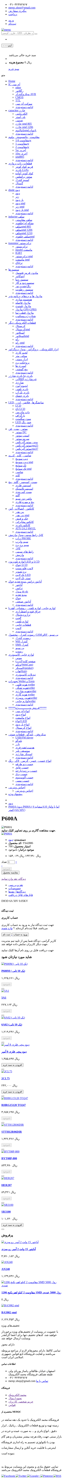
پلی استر (20, 117)
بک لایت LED (23, 574)
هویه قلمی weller (25, 684)
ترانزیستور (21, 246)
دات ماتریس (22, 412)
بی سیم (19, 648)
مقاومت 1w (22, 143)
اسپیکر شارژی (23, 754)
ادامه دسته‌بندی (24, 107)
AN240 (5, 1269)
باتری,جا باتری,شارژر (20, 375)
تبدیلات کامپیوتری (25, 674)
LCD (18, 405)
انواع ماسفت (22, 717)
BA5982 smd (9, 1312)
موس (18, 658)
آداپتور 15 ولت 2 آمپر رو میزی (18, 1249)
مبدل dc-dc (21, 591)
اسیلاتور (19, 332)
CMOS (19, 97)
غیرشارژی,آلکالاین (26, 379)
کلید (17, 475)
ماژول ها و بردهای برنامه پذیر (25, 296)
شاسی (19, 472)
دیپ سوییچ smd (24, 462)
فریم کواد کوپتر (24, 166)
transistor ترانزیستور (19, 243)
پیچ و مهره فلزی (24, 502)
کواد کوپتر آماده (24, 173)
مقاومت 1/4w (23, 140)
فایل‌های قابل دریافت (20, 894)
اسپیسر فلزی (23, 485)
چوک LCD (21, 564)
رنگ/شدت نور (23, 286)
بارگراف (20, 415)
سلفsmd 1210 (23, 233)
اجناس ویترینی (16, 787)
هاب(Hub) (21, 671)
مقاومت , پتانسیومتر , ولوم (24, 137)
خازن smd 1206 (24, 127)
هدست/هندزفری (24, 747)
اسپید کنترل (22, 180)
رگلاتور (19, 90)
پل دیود (19, 199)
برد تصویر (20, 571)
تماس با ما (42, 1380)
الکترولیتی (21, 113)
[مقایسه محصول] (2, 988)
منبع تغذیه (21, 594)
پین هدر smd (22, 515)
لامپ (18, 628)
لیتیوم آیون (21, 385)
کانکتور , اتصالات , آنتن (21, 508)
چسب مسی (22, 780)
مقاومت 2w (22, 147)
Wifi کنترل (21, 641)
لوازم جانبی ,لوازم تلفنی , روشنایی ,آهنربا (31, 608)
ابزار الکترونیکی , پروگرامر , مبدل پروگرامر (33, 349)
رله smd (19, 342)
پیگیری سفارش (17, 10)
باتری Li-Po (22, 170)
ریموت (19, 651)
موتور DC (21, 432)
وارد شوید (7, 928)
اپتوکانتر (19, 276)
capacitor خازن (16, 110)
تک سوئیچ (20, 465)
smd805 (19, 156)
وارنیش (19, 555)
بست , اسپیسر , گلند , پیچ (22, 482)
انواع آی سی (22, 711)
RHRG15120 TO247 (13, 1105)
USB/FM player (24, 737)
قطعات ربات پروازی (20, 163)
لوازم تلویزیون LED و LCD (24, 561)
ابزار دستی (21, 359)
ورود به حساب (20, 934)
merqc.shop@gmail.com (21, 7)
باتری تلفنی (21, 389)
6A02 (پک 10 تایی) (11, 1024)
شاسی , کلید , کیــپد (19, 455)
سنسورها (13, 269)
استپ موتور (22, 435)
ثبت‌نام (12, 23)
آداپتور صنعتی (23, 601)
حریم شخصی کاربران (20, 1401)
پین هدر (19, 511)
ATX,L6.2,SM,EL (25, 528)
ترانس (19, 588)
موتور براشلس (23, 176)
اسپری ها (20, 365)
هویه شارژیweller (25, 691)
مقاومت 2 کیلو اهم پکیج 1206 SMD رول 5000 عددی (31, 1292)
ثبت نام (6, 934)
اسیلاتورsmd (22, 336)
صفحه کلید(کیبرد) (25, 661)
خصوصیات (14, 888)
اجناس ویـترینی (24, 790)
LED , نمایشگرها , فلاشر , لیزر (26, 402)
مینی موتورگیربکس (26, 442)
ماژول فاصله (23, 302)
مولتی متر (21, 355)
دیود (17, 193)
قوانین (12, 1404)
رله (17, 339)
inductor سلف (16, 216)
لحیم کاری (21, 352)
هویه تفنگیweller (25, 687)
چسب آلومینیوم (24, 777)
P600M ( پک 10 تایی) (13, 970)
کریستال (20, 326)
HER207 (6, 1185)
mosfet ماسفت (23, 249)
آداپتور (18, 584)
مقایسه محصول (10, 872)
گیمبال (19, 183)
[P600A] (6, 833)
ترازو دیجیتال (22, 614)
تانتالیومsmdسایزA (25, 130)
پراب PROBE (23, 538)
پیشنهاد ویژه (15, 794)
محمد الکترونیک (17, 1394)
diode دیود (14, 190)
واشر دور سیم (23, 498)
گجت (18, 618)
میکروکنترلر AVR (25, 94)
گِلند (17, 495)
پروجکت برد (22, 362)
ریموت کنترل (23, 638)
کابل (17, 548)
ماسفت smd (22, 259)
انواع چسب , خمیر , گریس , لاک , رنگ (29, 760)
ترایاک (18, 262)
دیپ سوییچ (21, 458)
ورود (11, 20)
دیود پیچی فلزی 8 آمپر (14, 1051)
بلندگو (18, 740)
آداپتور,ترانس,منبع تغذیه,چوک (25, 581)
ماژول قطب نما (24, 312)
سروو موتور (22, 438)
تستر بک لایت (23, 578)
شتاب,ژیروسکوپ (25, 316)
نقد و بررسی (15, 885)
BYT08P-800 (9, 1158)
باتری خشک (22, 395)
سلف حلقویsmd (24, 236)
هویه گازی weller (25, 694)
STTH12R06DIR (11, 1131)
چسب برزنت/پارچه (26, 770)
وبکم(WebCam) (24, 664)
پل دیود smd (22, 209)
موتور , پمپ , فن (18, 428)
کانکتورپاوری (22, 525)
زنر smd (19, 206)
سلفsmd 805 (23, 226)
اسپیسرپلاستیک (24, 488)
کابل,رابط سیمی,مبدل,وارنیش (25, 535)
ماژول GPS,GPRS (26, 309)
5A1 (3, 997)
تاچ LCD (20, 408)
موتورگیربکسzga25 (26, 445)
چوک (18, 598)
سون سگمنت (23, 418)
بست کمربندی (23, 492)
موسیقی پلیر (22, 750)
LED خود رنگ (23, 422)
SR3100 (6, 1211)
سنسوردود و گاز (24, 282)
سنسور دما (21, 279)
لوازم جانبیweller (25, 701)
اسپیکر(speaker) (24, 667)
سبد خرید (13, 69)
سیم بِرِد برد (22, 545)
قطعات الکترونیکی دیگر (22, 322)
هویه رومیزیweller (26, 697)
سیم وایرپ (21, 541)
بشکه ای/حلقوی (24, 223)
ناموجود (6, 869)
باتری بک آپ (22, 392)
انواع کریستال (23, 727)
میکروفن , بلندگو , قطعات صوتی (27, 734)
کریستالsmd (22, 329)
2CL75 (5, 1078)
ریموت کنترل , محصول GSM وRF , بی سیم (33, 634)
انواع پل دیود (22, 724)
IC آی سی (14, 84)
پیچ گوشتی (21, 369)
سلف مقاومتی (23, 219)
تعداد (4, 861)
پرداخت (12, 14)
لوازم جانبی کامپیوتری (21, 654)
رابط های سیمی (24, 551)
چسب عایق (22, 767)
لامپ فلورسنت (24, 568)
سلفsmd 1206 (23, 229)
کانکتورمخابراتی (24, 521)
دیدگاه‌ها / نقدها (17, 891)
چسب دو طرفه (24, 764)
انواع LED (21, 721)
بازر (17, 744)
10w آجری (21, 153)
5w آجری (20, 150)
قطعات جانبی (23, 624)
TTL (18, 100)
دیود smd (20, 203)
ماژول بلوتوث (23, 306)
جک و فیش (21, 518)
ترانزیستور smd (24, 256)
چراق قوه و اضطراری (28, 611)
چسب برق (21, 774)
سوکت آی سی (23, 103)
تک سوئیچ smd (23, 468)
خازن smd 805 (23, 123)
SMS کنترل (22, 644)
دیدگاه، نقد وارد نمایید (13, 878)
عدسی (19, 120)
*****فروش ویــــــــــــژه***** (27, 707)
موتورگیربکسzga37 (26, 448)
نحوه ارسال (15, 1398)
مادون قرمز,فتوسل (26, 272)
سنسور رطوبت (24, 289)
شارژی (19, 382)
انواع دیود (20, 714)
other (18, 87)
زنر (17, 196)
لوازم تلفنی (21, 621)
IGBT (18, 252)
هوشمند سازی (23, 299)
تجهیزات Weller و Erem (21, 681)
